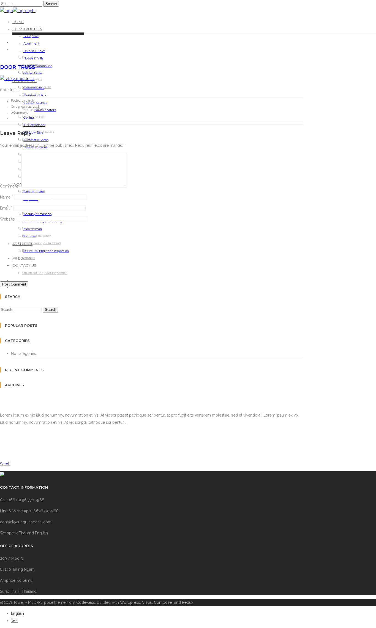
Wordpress (130, 602)
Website (7, 219)
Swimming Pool (33, 117)
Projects (21, 280)
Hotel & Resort (32, 72)
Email (6, 208)
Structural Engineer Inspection (44, 273)
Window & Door (33, 191)
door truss (17, 67)
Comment (10, 186)
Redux (187, 602)
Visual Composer (157, 602)
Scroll (5, 464)
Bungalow (31, 36)
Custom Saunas (34, 124)
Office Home (31, 94)
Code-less (85, 602)
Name (6, 197)
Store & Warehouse (36, 87)
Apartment (31, 43)
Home (18, 22)
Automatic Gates (35, 140)
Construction (27, 29)
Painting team (32, 213)
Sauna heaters (45, 110)
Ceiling (27, 139)
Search (51, 4)
